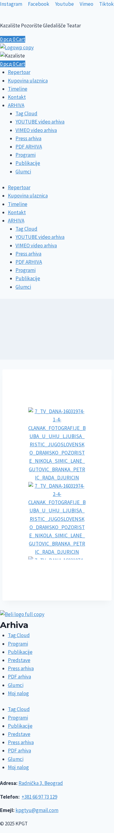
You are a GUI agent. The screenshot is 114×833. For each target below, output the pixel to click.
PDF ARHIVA (29, 146)
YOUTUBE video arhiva (40, 121)
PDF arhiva (19, 676)
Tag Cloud (26, 113)
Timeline (17, 88)
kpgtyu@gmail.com (37, 810)
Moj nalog (18, 693)
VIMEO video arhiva (36, 130)
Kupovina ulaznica (28, 80)
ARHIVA (16, 105)
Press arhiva (28, 138)
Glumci (23, 171)
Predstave (19, 660)
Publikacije (28, 163)
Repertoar (19, 72)
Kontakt (17, 97)
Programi (26, 155)
